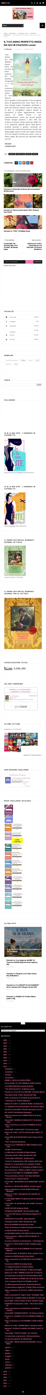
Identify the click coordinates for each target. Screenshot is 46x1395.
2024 (5, 1046)
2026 (5, 1040)
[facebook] (34, 3)
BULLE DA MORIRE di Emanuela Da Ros (19, 1225)
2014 (5, 1377)
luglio (7, 1350)
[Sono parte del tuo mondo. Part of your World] (35, 738)
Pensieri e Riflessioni (12, 360)
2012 (5, 1383)
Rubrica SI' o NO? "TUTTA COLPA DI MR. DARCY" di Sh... (24, 1133)
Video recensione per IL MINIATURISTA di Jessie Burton (23, 1116)
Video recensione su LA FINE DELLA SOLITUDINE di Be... (24, 1260)
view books (27, 786)
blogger (29, 261)
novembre (9, 1072)
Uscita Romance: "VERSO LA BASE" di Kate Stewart (24, 1170)
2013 (5, 1380)
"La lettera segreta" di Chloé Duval (18, 1339)
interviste (8, 364)
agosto (8, 1347)
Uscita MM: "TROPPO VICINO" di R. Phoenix (21, 1333)
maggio (8, 1356)
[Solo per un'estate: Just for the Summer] (6, 745)
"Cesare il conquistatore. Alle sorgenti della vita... (24, 1161)
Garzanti (33, 33)
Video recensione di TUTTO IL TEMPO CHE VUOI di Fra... (23, 1291)
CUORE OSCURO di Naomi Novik (16, 1208)
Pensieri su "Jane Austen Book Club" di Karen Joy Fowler (21, 211)
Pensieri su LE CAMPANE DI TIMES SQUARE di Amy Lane (23, 1146)
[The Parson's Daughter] (27, 738)
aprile (7, 1359)
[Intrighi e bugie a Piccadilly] (35, 745)
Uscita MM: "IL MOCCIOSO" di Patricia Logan (22, 1129)
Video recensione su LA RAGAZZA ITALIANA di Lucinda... (22, 1309)
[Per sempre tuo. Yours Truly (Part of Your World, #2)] (10, 745)
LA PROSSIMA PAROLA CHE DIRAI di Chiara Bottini (23, 1233)
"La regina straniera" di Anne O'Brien (19, 1267)
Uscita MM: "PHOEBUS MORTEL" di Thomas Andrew (24, 1313)
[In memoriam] (7, 701)
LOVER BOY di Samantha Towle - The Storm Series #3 (24, 1304)
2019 (5, 1060)
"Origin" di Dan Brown (13, 1149)
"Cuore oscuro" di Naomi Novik (16, 1179)
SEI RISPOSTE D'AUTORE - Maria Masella (20, 1219)
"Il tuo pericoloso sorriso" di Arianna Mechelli (22, 1176)
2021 (5, 1055)
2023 (5, 1049)
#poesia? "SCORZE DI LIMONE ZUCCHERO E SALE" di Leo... (24, 1329)
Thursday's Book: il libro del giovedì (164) (20, 1095)
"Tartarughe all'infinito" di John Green (19, 1158)
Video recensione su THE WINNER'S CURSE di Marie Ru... (24, 1322)
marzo (7, 1362)
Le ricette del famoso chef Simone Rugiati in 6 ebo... (23, 1215)
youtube (24, 339)
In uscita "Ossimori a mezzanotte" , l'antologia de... (25, 1241)
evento (31, 360)
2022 (5, 1052)
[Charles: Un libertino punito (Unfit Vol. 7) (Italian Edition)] (19, 751)
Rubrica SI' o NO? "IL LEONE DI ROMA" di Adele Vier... (24, 1104)
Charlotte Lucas (23, 33)
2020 (5, 1058)
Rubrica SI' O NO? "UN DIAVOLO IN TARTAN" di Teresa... (22, 1195)
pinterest (24, 331)
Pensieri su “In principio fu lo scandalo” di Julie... (23, 1164)
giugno (8, 1353)
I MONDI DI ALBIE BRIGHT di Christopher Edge (22, 1211)
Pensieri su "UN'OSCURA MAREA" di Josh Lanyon (23, 1186)
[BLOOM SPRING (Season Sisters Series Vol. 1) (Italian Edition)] (6, 739)
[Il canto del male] (15, 745)
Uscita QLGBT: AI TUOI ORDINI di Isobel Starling (23, 1083)
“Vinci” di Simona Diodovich (15, 1142)
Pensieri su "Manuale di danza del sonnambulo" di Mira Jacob (22, 190)
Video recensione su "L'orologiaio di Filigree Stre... (24, 1167)
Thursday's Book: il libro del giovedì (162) (20, 1222)
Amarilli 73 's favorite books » (33, 755)
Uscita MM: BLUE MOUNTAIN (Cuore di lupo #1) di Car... (23, 1138)
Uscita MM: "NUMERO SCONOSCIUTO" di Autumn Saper (23, 1121)
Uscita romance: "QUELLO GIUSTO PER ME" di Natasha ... (22, 1237)
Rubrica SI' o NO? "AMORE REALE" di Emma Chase (23, 1325)
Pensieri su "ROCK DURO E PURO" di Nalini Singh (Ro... (23, 1245)
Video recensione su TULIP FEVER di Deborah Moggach (22, 1190)
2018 (5, 1063)
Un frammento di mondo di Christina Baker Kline (23, 1276)
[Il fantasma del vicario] (27, 745)
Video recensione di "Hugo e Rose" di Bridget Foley (24, 1295)
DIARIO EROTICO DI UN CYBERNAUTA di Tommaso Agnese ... (23, 1249)
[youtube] (40, 3)
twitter (24, 335)
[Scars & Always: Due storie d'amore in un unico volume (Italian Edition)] (23, 738)
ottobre (8, 1075)
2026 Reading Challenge (17, 775)
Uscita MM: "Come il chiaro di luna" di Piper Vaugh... (25, 1301)
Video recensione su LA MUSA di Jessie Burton (22, 1098)
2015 (5, 1374)
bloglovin (24, 317)
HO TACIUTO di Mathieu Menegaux (18, 1112)
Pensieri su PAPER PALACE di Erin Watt (19, 1256)
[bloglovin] (43, 3)
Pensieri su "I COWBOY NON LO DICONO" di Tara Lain (25, 1298)
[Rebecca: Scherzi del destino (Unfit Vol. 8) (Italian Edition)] (10, 751)
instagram (24, 326)
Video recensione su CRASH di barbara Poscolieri (23, 1227)
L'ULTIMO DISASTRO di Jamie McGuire (19, 1086)
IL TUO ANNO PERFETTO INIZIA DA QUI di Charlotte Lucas (24, 1200)
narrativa (7, 35)
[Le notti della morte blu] (23, 745)
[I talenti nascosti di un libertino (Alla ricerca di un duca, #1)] (19, 739)
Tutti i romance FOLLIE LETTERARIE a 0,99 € (21, 1281)
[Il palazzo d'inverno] (19, 745)
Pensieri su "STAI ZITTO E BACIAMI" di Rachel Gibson (25, 1092)
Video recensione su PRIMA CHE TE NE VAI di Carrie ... (25, 1278)
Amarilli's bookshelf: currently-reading (20, 690)
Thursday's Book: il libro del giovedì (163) (20, 1155)
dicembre (9, 1069)
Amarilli (14, 778)
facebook (38, 261)
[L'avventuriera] (15, 751)
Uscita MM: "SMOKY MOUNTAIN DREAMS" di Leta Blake (23, 1343)
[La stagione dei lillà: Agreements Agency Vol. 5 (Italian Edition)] (31, 745)
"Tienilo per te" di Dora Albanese (17, 1101)
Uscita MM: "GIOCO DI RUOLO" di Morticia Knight (23, 1270)
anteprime (12, 33)
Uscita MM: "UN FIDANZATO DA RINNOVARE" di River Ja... (25, 1182)
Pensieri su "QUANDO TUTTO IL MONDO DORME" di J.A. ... (24, 1317)
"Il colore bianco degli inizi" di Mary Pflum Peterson (24, 1287)
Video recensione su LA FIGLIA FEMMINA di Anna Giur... (23, 1126)
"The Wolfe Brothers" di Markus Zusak (20, 1089)
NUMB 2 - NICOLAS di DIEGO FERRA (17, 1080)
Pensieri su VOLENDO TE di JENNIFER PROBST (22, 1173)
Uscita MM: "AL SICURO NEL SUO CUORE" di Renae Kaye (23, 1204)
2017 (5, 1066)
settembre (9, 1078)
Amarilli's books (13, 729)
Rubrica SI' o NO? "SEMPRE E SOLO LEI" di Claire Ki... (24, 1273)
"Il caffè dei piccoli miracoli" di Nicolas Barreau (23, 1284)
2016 (5, 1371)
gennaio (8, 1368)
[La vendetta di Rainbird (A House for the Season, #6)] (6, 751)
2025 (5, 1043)
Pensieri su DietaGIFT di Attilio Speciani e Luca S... (24, 1109)
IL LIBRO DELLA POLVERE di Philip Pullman (20, 1152)
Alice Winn (13, 698)
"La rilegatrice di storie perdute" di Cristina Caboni (24, 1107)
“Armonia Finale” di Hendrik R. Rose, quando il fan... (24, 1253)
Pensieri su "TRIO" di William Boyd (17, 231)
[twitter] (37, 3)
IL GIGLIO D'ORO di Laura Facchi (17, 1230)
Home (5, 33)
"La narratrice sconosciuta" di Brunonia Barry (22, 1336)
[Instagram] (32, 3)
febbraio (8, 1365)
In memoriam (14, 696)
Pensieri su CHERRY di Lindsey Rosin (18, 1264)
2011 (5, 1386)
